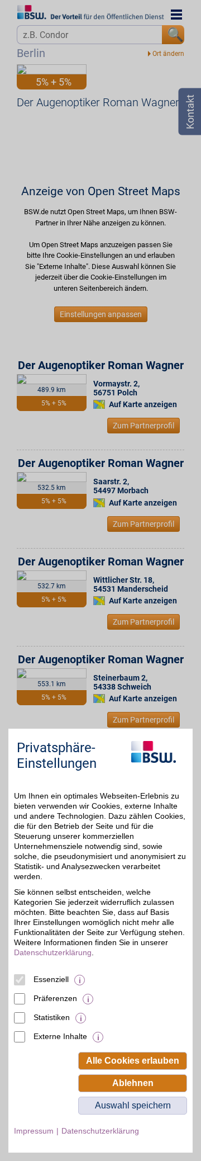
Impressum (34, 1130)
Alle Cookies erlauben (132, 1060)
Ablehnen (133, 1083)
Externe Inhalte (60, 1036)
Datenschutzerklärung (53, 952)
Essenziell (51, 979)
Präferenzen (55, 998)
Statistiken (52, 1017)
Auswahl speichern (133, 1105)
